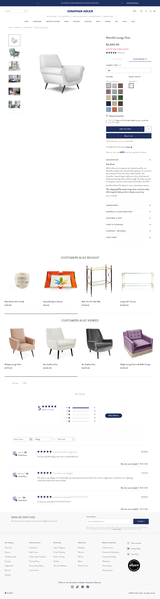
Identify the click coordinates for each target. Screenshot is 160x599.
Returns (81, 552)
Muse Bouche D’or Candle (14, 301)
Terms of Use (34, 570)
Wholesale (106, 561)
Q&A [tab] (24, 382)
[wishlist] (146, 11)
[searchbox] (20, 439)
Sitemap (8, 575)
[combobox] (44, 439)
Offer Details (132, 3)
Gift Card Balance (60, 566)
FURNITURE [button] (37, 22)
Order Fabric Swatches (37, 557)
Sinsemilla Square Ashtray (53, 301)
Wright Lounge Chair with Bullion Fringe (135, 364)
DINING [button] (107, 22)
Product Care (83, 566)
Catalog (7, 561)
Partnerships (107, 566)
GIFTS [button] (125, 22)
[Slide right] (13, 111)
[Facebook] (87, 587)
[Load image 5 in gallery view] (14, 91)
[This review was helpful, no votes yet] (141, 464)
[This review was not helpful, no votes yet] (145, 464)
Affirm (80, 557)
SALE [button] (133, 22)
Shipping (81, 547)
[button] (51, 16)
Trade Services (107, 547)
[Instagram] (72, 587)
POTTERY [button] (76, 22)
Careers (8, 552)
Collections (17, 27)
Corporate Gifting (109, 557)
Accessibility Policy (36, 566)
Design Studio (107, 570)
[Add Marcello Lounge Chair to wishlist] (148, 129)
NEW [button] (26, 22)
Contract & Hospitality (110, 552)
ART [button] (116, 22)
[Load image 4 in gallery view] (14, 79)
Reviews (8, 570)
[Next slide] (122, 3)
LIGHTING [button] (88, 22)
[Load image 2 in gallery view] (14, 53)
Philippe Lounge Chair (13, 364)
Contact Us (33, 547)
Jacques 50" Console (128, 301)
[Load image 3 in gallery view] (14, 66)
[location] (141, 11)
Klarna (80, 561)
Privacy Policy (117, 529)
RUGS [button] (67, 22)
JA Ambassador (10, 557)
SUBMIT (141, 521)
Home (10, 27)
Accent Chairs (28, 27)
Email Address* (91, 517)
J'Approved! (9, 566)
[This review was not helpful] (145, 509)
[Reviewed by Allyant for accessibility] (134, 565)
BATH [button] (98, 22)
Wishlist (57, 561)
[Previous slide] (38, 3)
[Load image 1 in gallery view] (14, 40)
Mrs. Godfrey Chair (50, 364)
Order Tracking (59, 552)
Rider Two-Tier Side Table (91, 301)
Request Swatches (116, 115)
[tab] (140, 60)
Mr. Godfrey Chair (89, 364)
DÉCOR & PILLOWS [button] (53, 22)
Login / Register (59, 547)
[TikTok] (77, 587)
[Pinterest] (82, 587)
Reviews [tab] (15, 383)
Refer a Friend (59, 557)
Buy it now (129, 136)
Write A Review (114, 415)
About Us (8, 547)
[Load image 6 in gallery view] (14, 104)
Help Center (34, 552)
